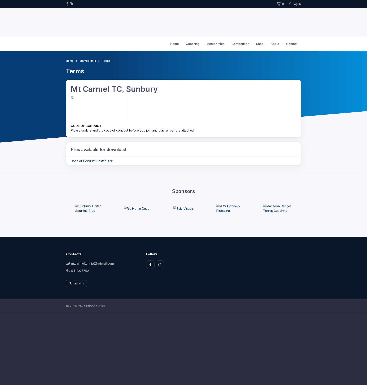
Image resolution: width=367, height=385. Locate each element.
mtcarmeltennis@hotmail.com (92, 263)
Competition (240, 44)
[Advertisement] (180, 349)
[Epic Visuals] (183, 208)
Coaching (193, 44)
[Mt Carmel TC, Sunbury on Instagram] (71, 4)
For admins (76, 283)
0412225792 (80, 271)
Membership (215, 44)
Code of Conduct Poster (88, 161)
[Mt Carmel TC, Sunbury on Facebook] (67, 4)
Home (174, 44)
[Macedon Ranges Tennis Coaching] (277, 208)
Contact (291, 44)
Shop (260, 44)
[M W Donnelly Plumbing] (230, 208)
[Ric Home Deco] (136, 208)
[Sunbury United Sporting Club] (89, 208)
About (274, 44)
